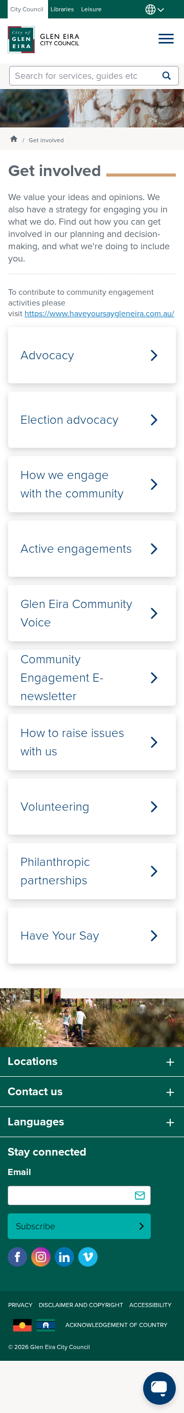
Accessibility (150, 1305)
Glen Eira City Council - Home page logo (43, 39)
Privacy (20, 1305)
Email (19, 1172)
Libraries (62, 9)
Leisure (91, 9)
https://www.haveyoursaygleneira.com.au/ (99, 313)
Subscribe (35, 1226)
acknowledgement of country (116, 1325)
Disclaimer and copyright (81, 1305)
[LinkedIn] (64, 1257)
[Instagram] (41, 1257)
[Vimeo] (88, 1257)
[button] (166, 36)
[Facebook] (17, 1257)
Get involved (46, 140)
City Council (26, 9)
